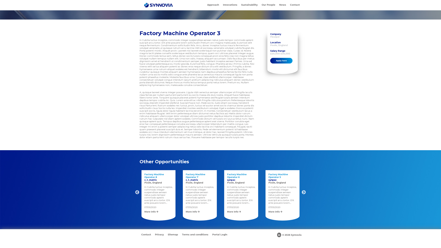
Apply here (281, 61)
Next (303, 192)
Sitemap (173, 234)
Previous (137, 192)
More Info (150, 211)
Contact (146, 234)
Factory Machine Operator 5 (278, 176)
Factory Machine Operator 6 (237, 176)
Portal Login (219, 234)
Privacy (159, 234)
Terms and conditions (195, 234)
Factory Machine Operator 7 (195, 176)
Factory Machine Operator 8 (154, 176)
